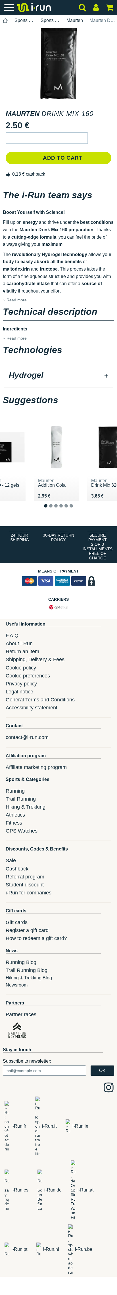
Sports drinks (50, 20)
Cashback (17, 869)
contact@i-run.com (27, 737)
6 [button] (75, 510)
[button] (47, 138)
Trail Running (21, 799)
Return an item (22, 651)
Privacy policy (21, 684)
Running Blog (21, 962)
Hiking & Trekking (25, 807)
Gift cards (17, 922)
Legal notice (19, 692)
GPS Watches (21, 831)
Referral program (25, 877)
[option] (58, 63)
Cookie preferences (28, 676)
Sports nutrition (24, 20)
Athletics (15, 815)
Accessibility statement (31, 708)
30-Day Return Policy (58, 537)
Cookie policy (21, 668)
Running (15, 791)
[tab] (58, 376)
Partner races (21, 1014)
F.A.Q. (13, 635)
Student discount (25, 885)
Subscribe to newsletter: (27, 1061)
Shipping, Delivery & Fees (35, 659)
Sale (11, 860)
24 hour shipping (19, 537)
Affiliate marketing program (36, 767)
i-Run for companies (28, 893)
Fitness (14, 823)
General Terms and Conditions (40, 700)
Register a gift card (27, 930)
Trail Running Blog (26, 970)
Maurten (74, 20)
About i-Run (19, 643)
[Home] (5, 20)
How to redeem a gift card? (36, 938)
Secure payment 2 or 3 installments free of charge (97, 546)
